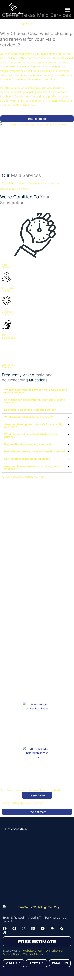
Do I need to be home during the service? (30, 409)
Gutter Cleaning (12, 647)
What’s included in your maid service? (28, 416)
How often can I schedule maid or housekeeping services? (34, 401)
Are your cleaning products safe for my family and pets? (33, 426)
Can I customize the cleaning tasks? (27, 458)
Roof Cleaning (11, 603)
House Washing (12, 558)
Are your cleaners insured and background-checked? (32, 467)
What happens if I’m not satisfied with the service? (30, 435)
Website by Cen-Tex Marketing (43, 950)
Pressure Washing (14, 514)
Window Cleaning (13, 692)
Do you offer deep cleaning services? (27, 444)
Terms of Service (34, 954)
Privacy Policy (12, 954)
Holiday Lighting (12, 780)
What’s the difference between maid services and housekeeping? (35, 391)
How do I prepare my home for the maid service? (34, 451)
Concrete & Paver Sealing (18, 736)
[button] (67, 9)
